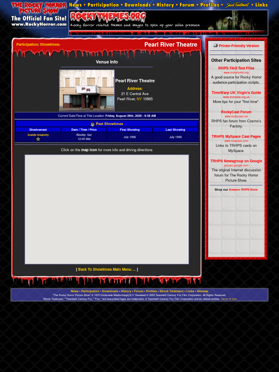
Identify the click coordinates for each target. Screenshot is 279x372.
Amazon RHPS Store (243, 189)
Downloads (110, 291)
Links (190, 291)
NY (139, 98)
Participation (27, 44)
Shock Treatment (172, 291)
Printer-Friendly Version (238, 45)
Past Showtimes (109, 123)
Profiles (151, 291)
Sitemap (202, 291)
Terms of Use (228, 299)
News (74, 291)
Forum (138, 291)
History (126, 291)
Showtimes (49, 44)
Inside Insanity (38, 135)
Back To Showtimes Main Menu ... (107, 269)
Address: (134, 88)
